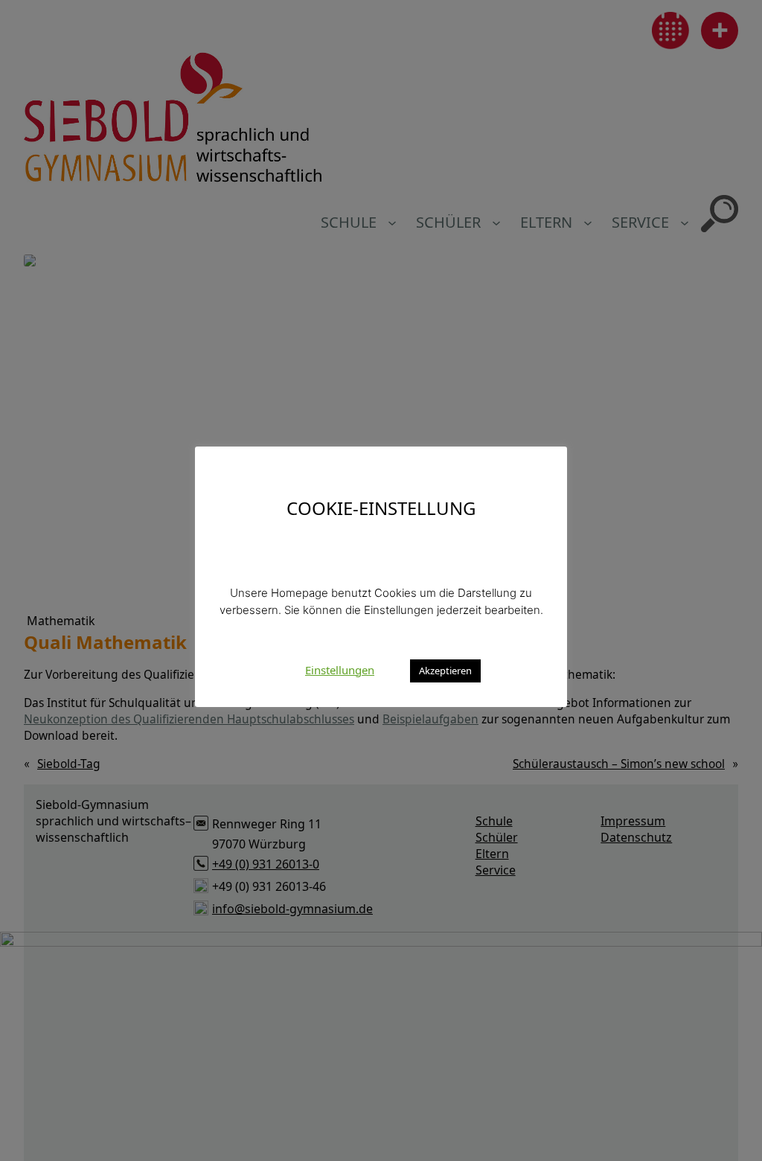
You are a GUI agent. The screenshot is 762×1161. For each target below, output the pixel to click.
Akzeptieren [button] (445, 670)
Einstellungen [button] (339, 669)
